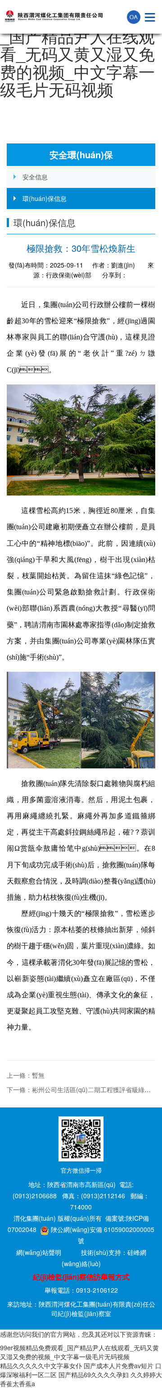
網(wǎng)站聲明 (38, 1252)
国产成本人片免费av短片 (118, 1365)
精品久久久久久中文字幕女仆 (41, 1365)
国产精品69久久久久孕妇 (93, 1374)
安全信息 (35, 176)
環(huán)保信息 (44, 198)
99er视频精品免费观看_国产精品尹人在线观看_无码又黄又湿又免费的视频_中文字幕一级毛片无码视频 (81, 53)
